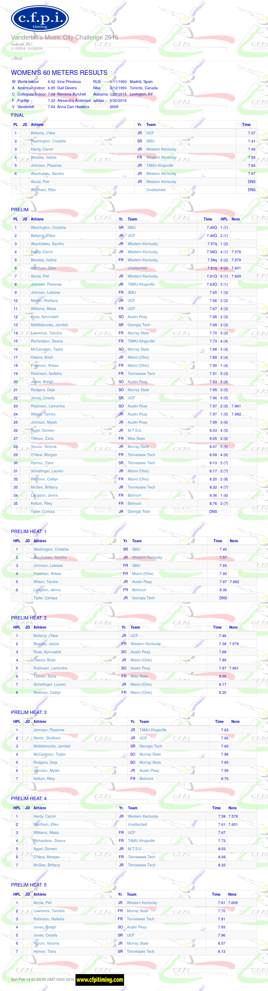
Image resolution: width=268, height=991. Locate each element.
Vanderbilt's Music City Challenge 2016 (64, 36)
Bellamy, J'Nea (43, 132)
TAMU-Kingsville (159, 165)
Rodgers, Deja (43, 389)
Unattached (155, 189)
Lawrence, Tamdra (46, 332)
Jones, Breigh (42, 381)
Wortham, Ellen (43, 189)
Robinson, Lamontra (48, 405)
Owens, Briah (42, 357)
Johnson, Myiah (44, 422)
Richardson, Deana (47, 341)
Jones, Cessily (43, 397)
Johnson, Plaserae (46, 165)
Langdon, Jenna (44, 495)
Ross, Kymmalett (45, 316)
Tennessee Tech (141, 373)
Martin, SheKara (44, 300)
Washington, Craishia (48, 140)
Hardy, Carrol (42, 149)
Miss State (136, 438)
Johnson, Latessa (45, 292)
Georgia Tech (139, 324)
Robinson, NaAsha (46, 373)
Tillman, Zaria (42, 438)
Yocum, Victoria (44, 446)
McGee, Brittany (44, 487)
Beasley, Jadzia (44, 157)
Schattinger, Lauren (47, 470)
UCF (150, 132)
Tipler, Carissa (43, 511)
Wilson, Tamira (43, 414)
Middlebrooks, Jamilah (49, 324)
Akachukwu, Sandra (47, 173)
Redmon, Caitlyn (44, 478)
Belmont (134, 495)
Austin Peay (137, 316)
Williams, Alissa (43, 308)
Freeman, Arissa (44, 365)
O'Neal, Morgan (44, 454)
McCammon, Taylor (47, 349)
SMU (150, 140)
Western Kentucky (161, 149)
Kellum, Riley (41, 503)
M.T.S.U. (135, 430)
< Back (16, 58)
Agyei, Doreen (42, 430)
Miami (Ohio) (138, 357)
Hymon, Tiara (42, 462)
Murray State (138, 332)
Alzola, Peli (40, 181)
